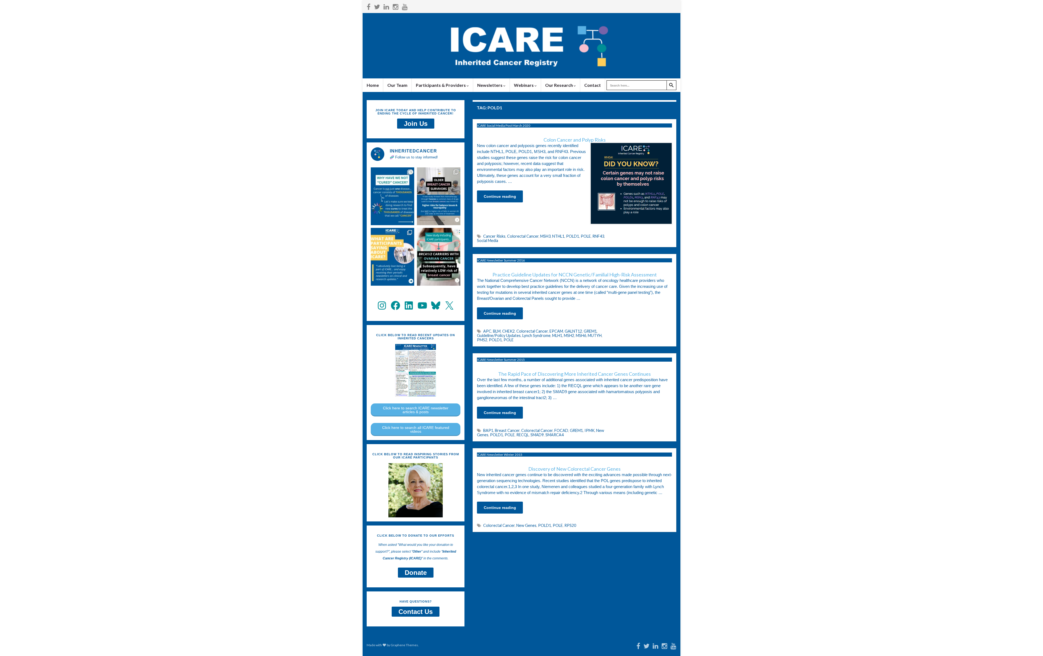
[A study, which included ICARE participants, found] (438, 257)
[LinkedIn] (386, 6)
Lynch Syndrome (536, 335)
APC (487, 331)
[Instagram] (395, 6)
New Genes (526, 525)
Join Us (416, 123)
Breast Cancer (507, 430)
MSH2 (569, 335)
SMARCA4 (554, 434)
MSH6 (581, 335)
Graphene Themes (404, 645)
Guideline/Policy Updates (499, 335)
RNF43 (598, 236)
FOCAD (561, 430)
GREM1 (590, 331)
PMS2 (482, 339)
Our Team (397, 85)
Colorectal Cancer (523, 236)
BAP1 (488, 430)
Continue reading (500, 196)
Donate (416, 572)
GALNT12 (573, 331)
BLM (497, 331)
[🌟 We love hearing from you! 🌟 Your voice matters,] (392, 257)
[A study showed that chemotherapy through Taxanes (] (438, 196)
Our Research (559, 85)
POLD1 (572, 236)
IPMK (590, 430)
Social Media (487, 240)
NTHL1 (558, 236)
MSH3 (545, 236)
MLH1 (557, 335)
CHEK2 (508, 331)
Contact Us (415, 611)
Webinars (524, 85)
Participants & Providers (441, 85)
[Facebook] (368, 6)
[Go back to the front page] (521, 45)
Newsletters (490, 85)
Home (373, 85)
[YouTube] (405, 6)
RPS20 (570, 525)
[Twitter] (377, 6)
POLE (586, 236)
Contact (592, 85)
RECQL (522, 434)
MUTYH (595, 335)
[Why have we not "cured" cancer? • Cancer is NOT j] (392, 196)
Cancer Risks (494, 236)
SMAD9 (537, 434)
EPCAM (556, 331)
